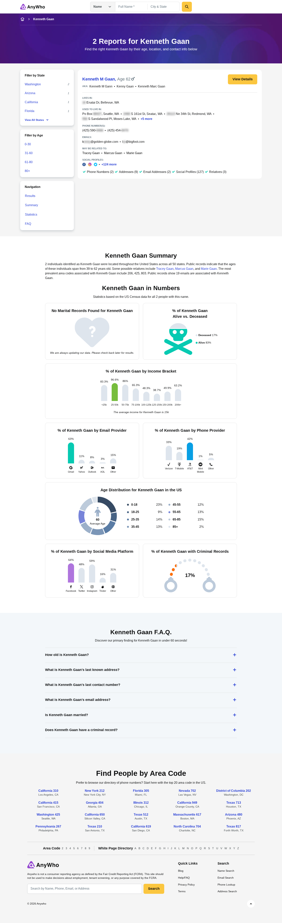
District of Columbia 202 (233, 790)
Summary (31, 205)
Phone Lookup (226, 884)
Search (154, 889)
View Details (243, 79)
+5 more (146, 118)
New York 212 (95, 790)
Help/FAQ (184, 877)
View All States (34, 119)
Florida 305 (141, 790)
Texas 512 (141, 814)
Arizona (30, 93)
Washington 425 (48, 814)
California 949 (187, 802)
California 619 (141, 826)
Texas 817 (233, 826)
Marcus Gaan (113, 153)
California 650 (95, 814)
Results (30, 196)
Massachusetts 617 (187, 814)
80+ (27, 171)
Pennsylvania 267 (48, 826)
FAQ (28, 223)
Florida (29, 111)
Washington (33, 84)
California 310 (48, 790)
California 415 (48, 802)
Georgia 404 (94, 802)
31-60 (29, 153)
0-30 (28, 144)
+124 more (109, 164)
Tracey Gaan (91, 153)
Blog (180, 870)
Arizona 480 (233, 814)
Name (97, 6)
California (31, 102)
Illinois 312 (141, 802)
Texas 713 (233, 802)
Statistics (31, 214)
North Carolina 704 (187, 826)
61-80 (29, 162)
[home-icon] (22, 19)
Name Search (226, 870)
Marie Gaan (134, 153)
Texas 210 (94, 826)
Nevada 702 (187, 790)
